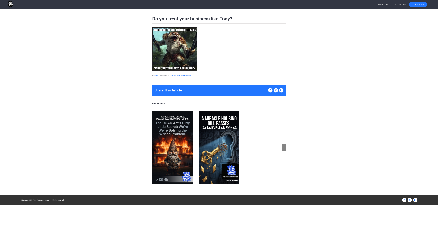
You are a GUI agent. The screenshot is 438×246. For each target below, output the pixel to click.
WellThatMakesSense (184, 75)
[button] (154, 147)
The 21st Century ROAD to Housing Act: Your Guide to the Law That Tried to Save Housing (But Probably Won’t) (219, 147)
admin (156, 75)
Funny (174, 75)
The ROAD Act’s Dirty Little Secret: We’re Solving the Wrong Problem (172, 147)
